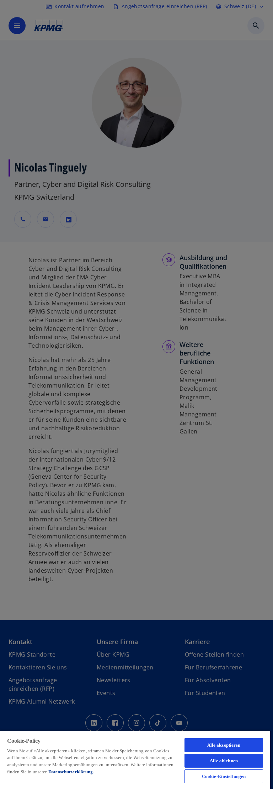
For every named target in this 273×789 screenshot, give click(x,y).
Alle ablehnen (224, 760)
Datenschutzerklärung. (71, 771)
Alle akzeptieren (224, 745)
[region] (135, 759)
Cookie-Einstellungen (224, 776)
